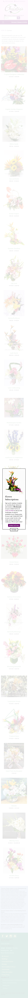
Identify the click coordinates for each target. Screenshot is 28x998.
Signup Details (14, 525)
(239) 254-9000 (9, 510)
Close (14, 530)
